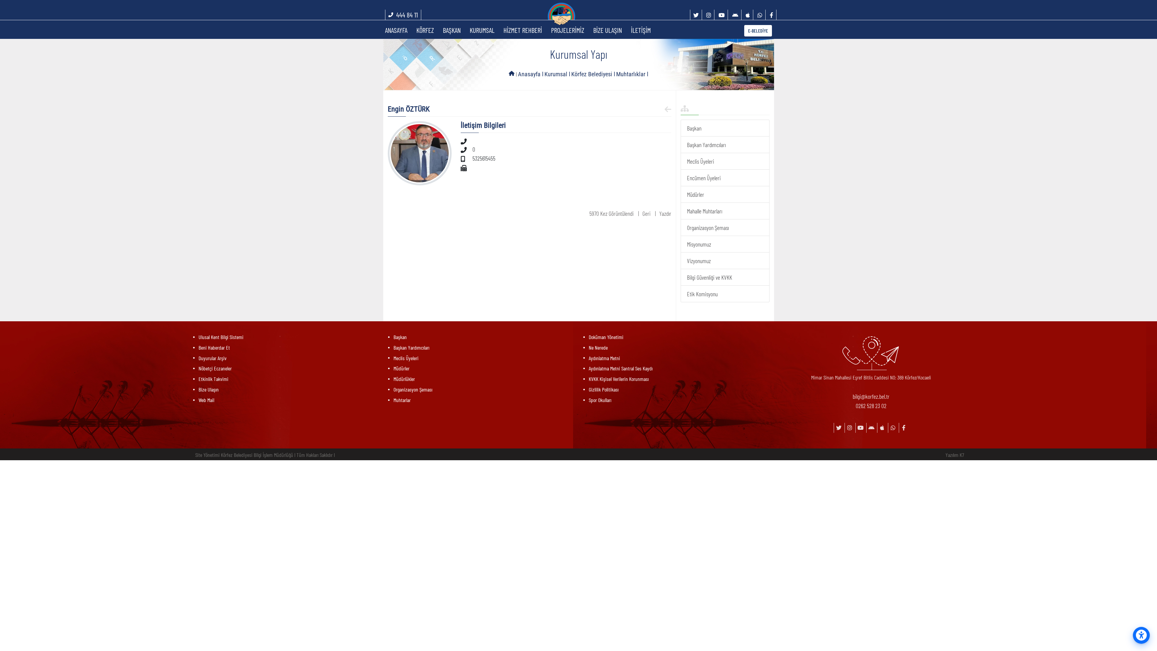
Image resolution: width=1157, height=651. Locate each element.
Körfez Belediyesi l (593, 74)
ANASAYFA (396, 30)
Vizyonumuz (699, 260)
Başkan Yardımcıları (706, 144)
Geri (646, 213)
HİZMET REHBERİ (522, 30)
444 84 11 (407, 15)
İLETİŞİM (641, 30)
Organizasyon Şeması (708, 227)
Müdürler (695, 194)
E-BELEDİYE (758, 30)
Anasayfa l (531, 74)
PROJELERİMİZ (567, 30)
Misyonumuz (699, 244)
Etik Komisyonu (702, 293)
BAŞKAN (452, 30)
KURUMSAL (482, 30)
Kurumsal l (557, 74)
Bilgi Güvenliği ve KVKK (709, 277)
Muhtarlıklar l (632, 74)
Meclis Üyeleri (700, 161)
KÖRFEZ (425, 30)
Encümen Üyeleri (704, 177)
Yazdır (665, 213)
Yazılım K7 (954, 454)
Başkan (694, 128)
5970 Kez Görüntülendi (611, 213)
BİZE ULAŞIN (607, 30)
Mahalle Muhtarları (704, 211)
